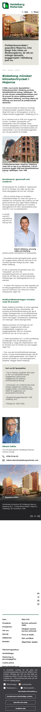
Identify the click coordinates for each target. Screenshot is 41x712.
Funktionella (26, 684)
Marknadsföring (30, 688)
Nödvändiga (11, 684)
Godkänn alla (20, 708)
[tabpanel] (20, 488)
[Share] (38, 597)
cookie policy (15, 680)
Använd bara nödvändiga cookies (19, 696)
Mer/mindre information (26, 691)
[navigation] (38, 593)
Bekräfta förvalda (20, 702)
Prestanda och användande (12, 688)
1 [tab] (35, 516)
